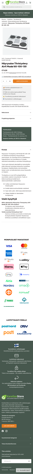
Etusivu (4, 19)
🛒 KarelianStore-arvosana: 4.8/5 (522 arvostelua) (16, 76)
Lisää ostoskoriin (22, 81)
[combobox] (16, 7)
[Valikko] (3, 3)
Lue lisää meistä (9, 425)
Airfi (3, 58)
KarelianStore (8, 467)
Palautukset (12, 469)
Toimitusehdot (5, 469)
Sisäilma (9, 19)
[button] (30, 3)
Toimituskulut (12, 72)
